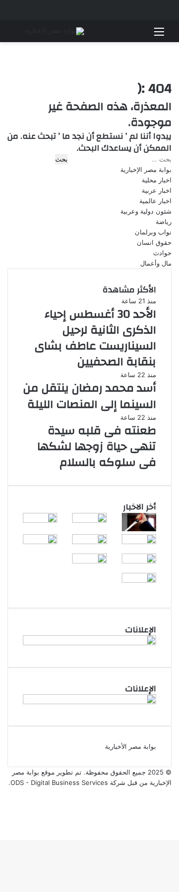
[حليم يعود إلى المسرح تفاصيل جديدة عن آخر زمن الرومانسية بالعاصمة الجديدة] (89, 542)
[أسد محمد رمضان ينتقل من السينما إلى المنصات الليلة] (89, 520)
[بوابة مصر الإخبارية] (54, 31)
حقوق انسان (154, 242)
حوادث (162, 253)
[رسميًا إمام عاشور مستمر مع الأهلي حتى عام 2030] (139, 580)
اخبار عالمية (155, 201)
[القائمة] (159, 35)
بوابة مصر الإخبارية (146, 169)
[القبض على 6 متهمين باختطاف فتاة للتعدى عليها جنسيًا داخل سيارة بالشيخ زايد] (89, 561)
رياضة (164, 221)
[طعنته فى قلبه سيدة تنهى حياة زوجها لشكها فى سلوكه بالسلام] (139, 529)
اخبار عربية (157, 190)
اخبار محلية (157, 180)
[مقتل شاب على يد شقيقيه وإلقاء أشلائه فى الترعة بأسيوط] (40, 542)
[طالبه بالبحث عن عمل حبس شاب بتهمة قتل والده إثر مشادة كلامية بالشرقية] (139, 561)
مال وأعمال (156, 263)
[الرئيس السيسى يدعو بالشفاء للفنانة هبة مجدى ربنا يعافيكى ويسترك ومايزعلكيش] (139, 542)
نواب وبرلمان (153, 232)
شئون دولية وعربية (146, 211)
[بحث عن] (20, 35)
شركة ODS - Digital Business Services (67, 782)
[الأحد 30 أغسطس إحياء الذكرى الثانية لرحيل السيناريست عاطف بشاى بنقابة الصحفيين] (40, 520)
